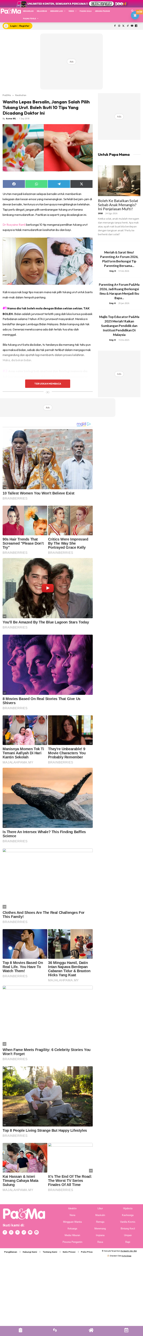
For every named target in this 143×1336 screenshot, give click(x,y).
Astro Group (126, 1256)
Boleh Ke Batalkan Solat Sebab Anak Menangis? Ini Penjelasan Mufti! (118, 204)
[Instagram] (119, 26)
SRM (100, 213)
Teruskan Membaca (47, 383)
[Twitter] (123, 26)
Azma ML (11, 118)
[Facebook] (115, 26)
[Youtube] (132, 26)
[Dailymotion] (136, 26)
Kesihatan (20, 95)
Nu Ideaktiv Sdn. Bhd (129, 1251)
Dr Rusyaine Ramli (14, 224)
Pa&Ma (7, 95)
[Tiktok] (127, 26)
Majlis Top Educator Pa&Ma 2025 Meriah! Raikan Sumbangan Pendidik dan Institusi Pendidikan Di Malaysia (119, 326)
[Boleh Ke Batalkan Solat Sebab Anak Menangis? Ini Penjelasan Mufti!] (119, 180)
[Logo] (10, 11)
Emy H (112, 271)
